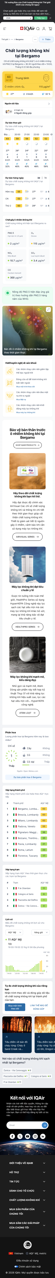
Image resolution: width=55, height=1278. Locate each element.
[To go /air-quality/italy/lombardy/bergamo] (28, 809)
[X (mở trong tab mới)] (20, 1136)
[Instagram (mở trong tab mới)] (35, 1136)
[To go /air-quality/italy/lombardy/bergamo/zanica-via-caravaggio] (28, 906)
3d (38, 178)
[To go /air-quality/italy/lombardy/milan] (28, 820)
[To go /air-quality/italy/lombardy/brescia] (28, 815)
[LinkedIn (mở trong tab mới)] (42, 1136)
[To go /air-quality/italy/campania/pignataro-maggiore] (28, 832)
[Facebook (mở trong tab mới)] (12, 1136)
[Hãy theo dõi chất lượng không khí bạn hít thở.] (27, 471)
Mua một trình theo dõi (25, 386)
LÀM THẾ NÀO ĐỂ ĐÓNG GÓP (39, 1007)
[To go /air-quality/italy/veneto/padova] (28, 826)
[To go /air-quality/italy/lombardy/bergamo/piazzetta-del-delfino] (28, 900)
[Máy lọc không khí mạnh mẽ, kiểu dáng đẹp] (27, 655)
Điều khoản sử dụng (27, 1260)
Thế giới (4, 39)
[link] (38, 29)
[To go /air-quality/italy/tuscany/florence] (28, 856)
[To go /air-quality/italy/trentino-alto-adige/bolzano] (28, 838)
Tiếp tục (41, 18)
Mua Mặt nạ (21, 399)
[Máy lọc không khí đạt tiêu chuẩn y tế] (27, 565)
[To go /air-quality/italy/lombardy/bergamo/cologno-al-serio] (28, 894)
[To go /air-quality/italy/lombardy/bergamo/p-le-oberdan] (28, 888)
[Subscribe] (45, 1125)
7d (45, 178)
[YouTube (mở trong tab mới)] (27, 1136)
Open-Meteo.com (30, 771)
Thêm (47, 39)
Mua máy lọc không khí (25, 412)
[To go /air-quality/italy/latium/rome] (28, 850)
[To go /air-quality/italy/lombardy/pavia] (28, 844)
